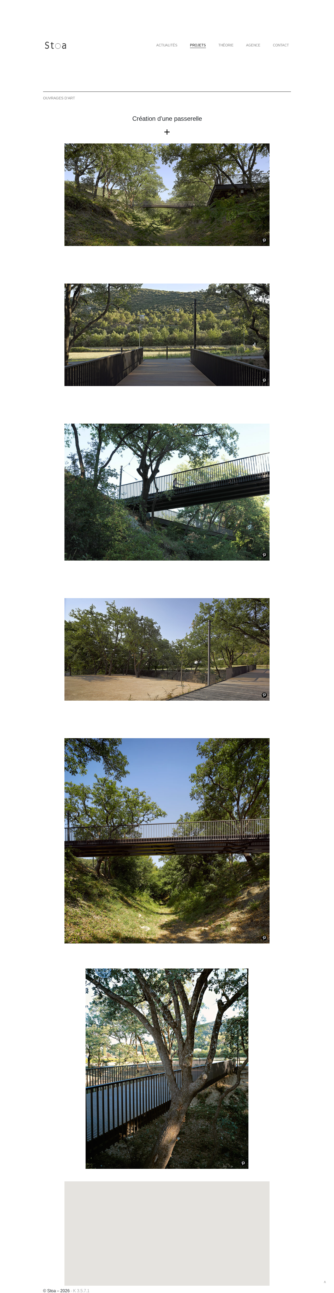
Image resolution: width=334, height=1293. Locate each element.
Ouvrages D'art (59, 98)
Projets (198, 45)
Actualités (166, 45)
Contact (281, 45)
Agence (253, 45)
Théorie (226, 45)
